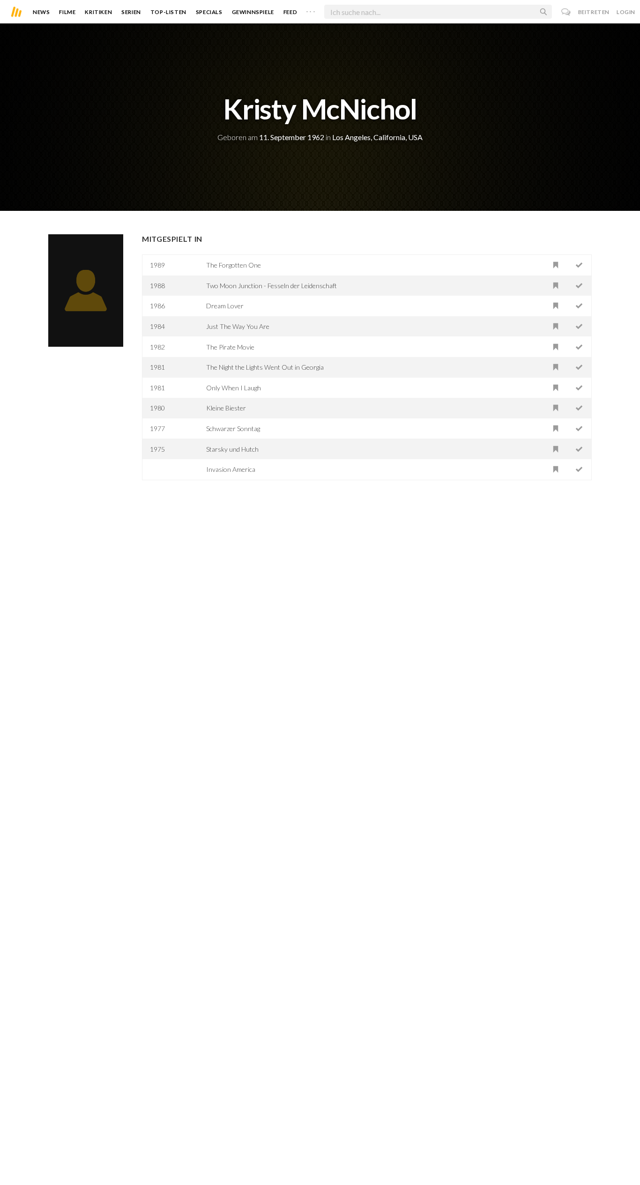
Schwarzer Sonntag (233, 428)
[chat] (566, 12)
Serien (131, 12)
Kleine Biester (226, 408)
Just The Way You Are (237, 326)
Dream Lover (225, 306)
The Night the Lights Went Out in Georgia (265, 367)
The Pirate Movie (230, 347)
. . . (310, 10)
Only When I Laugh (233, 388)
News (41, 12)
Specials (209, 12)
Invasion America (230, 469)
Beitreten (594, 12)
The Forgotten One (233, 265)
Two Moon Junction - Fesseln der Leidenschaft (271, 286)
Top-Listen (168, 12)
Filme (67, 12)
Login (626, 12)
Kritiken (98, 12)
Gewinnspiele (253, 12)
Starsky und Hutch (232, 449)
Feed (290, 12)
